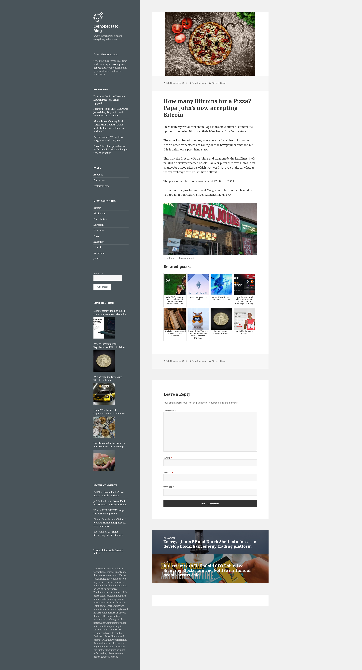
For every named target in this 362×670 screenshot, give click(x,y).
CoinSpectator (199, 83)
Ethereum (98, 230)
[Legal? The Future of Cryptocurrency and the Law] (104, 427)
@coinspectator (109, 54)
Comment (169, 410)
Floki (96, 236)
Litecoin (97, 247)
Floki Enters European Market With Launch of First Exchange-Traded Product (110, 149)
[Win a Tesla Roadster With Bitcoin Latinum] (104, 394)
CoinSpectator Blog (106, 28)
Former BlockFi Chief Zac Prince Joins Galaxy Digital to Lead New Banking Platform (110, 112)
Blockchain (99, 213)
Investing (98, 241)
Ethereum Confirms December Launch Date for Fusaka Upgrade (110, 100)
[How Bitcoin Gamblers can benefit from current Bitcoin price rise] (104, 460)
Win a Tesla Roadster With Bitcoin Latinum (107, 378)
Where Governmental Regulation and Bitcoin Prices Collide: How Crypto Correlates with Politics (110, 345)
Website (168, 487)
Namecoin (98, 253)
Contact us (99, 180)
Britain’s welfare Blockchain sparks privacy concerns (110, 523)
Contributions (100, 219)
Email (168, 472)
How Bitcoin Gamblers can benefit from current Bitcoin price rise (110, 445)
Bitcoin (97, 207)
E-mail (98, 273)
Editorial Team (101, 185)
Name (168, 457)
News (96, 258)
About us (98, 174)
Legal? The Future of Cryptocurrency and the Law (109, 411)
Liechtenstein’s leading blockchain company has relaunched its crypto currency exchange (110, 312)
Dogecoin (98, 224)
